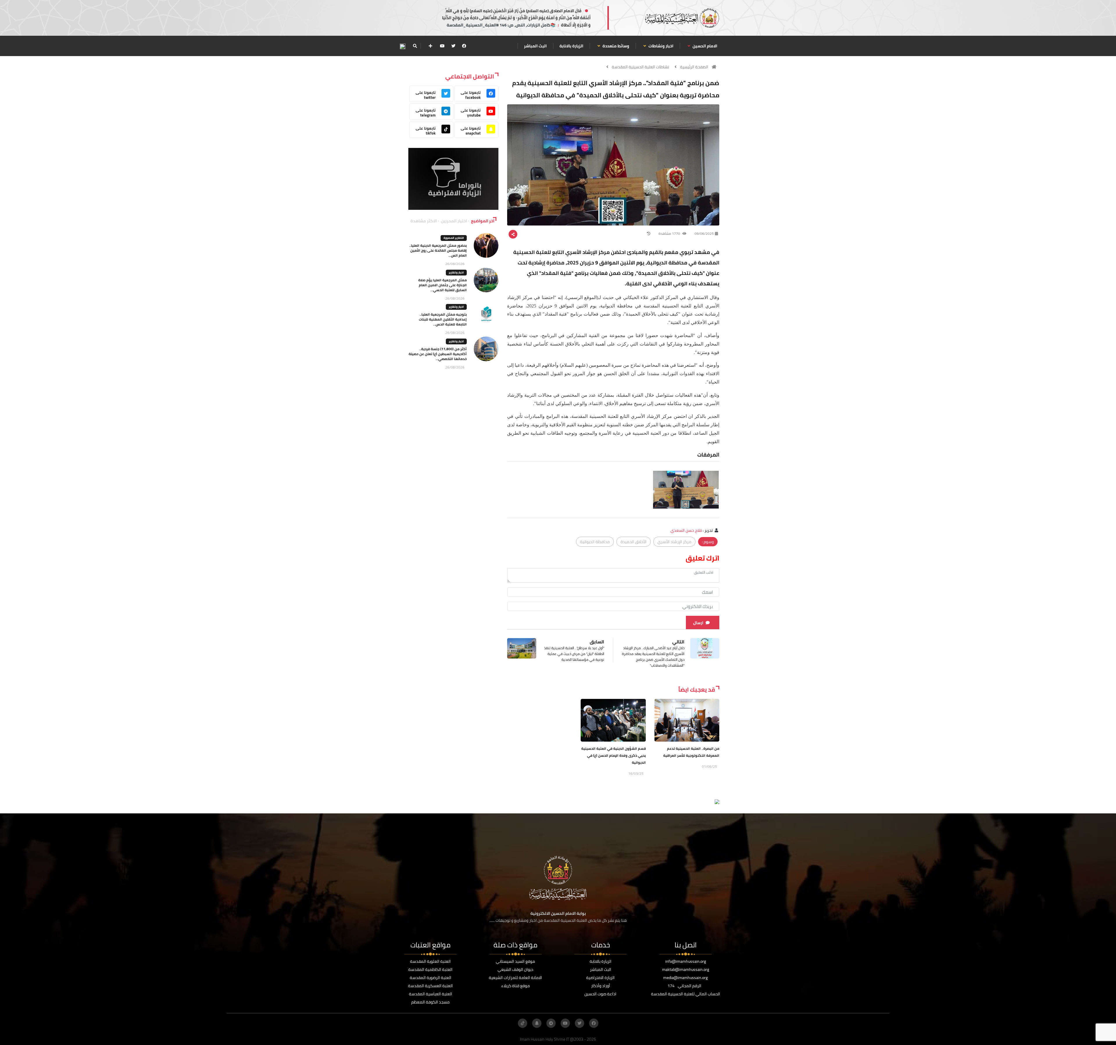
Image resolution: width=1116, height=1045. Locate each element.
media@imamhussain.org (685, 977)
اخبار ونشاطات (660, 46)
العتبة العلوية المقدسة (430, 961)
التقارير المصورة (453, 238)
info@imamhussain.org (685, 961)
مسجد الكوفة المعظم (430, 1002)
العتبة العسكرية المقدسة (430, 985)
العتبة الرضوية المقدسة (430, 977)
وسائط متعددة (615, 46)
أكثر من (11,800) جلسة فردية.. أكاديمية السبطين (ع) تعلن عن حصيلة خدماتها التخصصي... (438, 354)
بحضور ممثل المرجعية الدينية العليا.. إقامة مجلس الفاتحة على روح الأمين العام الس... (438, 250)
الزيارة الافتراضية (600, 977)
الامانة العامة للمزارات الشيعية (515, 977)
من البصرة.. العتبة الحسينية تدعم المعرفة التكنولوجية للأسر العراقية (691, 752)
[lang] (402, 46)
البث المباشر (535, 46)
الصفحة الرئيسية (694, 67)
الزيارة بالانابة (571, 46)
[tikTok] (522, 1023)
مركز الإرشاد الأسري (674, 541)
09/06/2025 (704, 233)
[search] (415, 46)
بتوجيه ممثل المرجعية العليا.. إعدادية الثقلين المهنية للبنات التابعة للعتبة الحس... (443, 319)
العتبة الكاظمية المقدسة (430, 969)
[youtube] (442, 46)
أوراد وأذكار (600, 985)
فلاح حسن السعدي (686, 530)
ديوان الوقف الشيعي (515, 969)
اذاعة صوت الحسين (600, 994)
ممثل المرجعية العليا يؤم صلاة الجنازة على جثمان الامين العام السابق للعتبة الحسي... (442, 285)
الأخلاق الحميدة (633, 541)
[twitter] (453, 46)
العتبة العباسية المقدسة (430, 994)
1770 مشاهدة (670, 233)
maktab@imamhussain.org (685, 969)
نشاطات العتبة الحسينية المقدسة (640, 67)
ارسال (698, 623)
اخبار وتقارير (456, 272)
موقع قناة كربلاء (515, 985)
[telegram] (551, 1023)
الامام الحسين (704, 46)
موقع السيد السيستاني (515, 961)
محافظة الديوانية (595, 541)
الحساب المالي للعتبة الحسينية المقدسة (685, 994)
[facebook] (464, 46)
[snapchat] (536, 1023)
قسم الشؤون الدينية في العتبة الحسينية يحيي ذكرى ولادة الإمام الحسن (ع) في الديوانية (613, 755)
